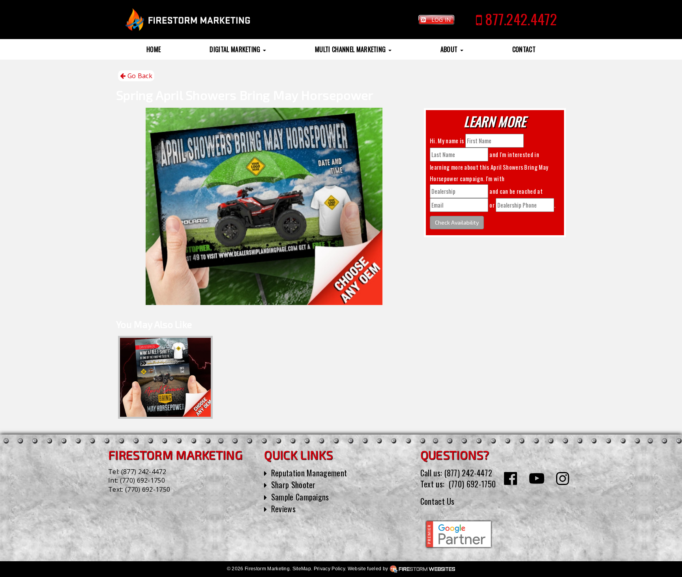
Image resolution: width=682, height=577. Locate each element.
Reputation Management (309, 473)
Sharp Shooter (293, 485)
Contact (524, 49)
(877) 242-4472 (143, 471)
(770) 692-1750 (142, 480)
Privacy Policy (329, 568)
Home (153, 49)
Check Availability (457, 222)
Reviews (283, 509)
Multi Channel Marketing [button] (351, 49)
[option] (165, 377)
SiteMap (301, 568)
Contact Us (437, 501)
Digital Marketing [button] (236, 49)
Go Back (139, 75)
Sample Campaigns (300, 497)
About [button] (449, 49)
